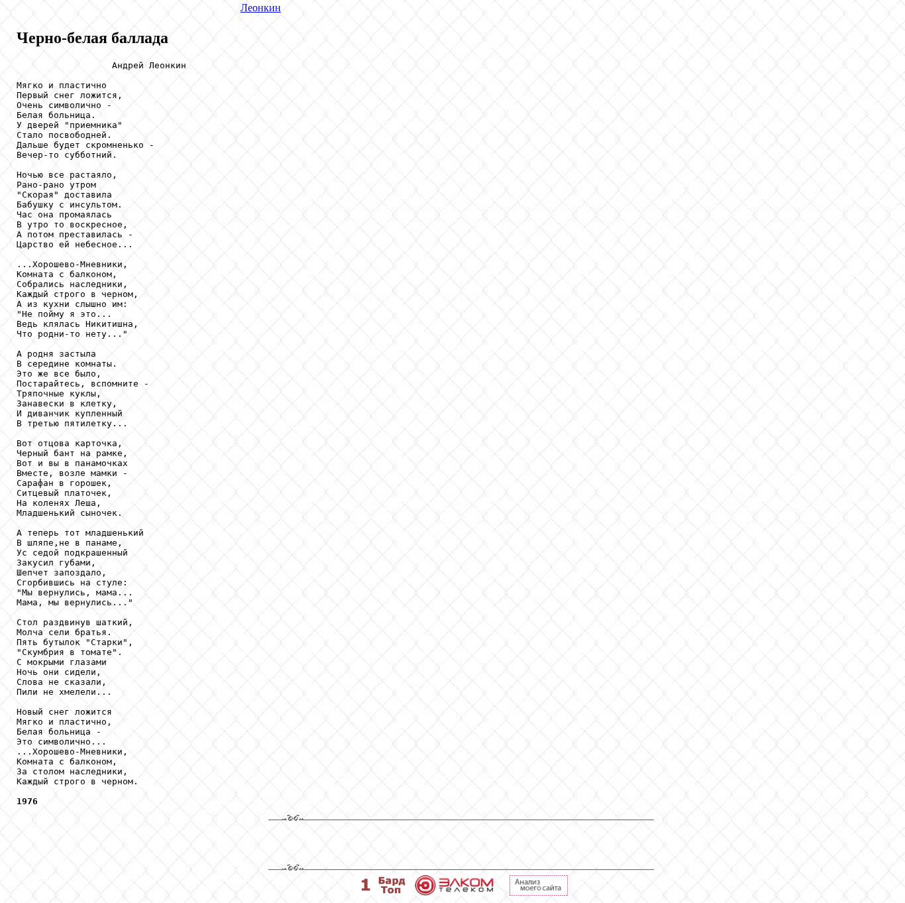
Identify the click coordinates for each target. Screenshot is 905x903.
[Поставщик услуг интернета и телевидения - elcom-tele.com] (454, 892)
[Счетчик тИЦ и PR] (538, 892)
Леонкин (260, 7)
